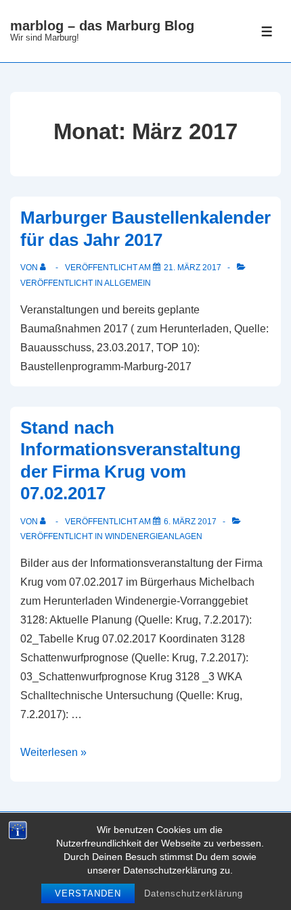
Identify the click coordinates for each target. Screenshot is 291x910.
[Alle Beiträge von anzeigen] (45, 267)
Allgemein (127, 283)
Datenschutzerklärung (193, 893)
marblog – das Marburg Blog (102, 25)
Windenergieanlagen (153, 536)
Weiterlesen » (53, 752)
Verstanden (88, 893)
